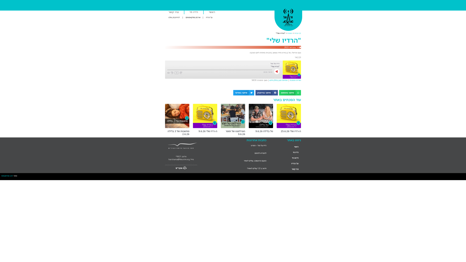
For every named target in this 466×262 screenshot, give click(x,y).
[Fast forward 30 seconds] (181, 73)
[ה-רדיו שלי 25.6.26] (289, 127)
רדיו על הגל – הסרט (258, 145)
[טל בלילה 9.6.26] (261, 127)
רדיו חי (194, 12)
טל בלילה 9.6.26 (264, 131)
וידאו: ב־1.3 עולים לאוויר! (256, 168)
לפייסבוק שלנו (174, 17)
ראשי (212, 12)
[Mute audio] (168, 73)
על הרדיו (209, 17)
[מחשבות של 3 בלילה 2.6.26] (177, 127)
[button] (290, 92)
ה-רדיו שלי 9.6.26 (208, 131)
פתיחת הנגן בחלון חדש (279, 80)
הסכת (290, 33)
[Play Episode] (276, 71)
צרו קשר (174, 12)
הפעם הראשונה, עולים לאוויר (255, 160)
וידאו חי (295, 158)
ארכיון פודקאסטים (193, 17)
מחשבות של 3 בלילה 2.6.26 (178, 133)
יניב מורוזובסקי (7, 175)
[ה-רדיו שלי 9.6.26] (205, 127)
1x (176, 73)
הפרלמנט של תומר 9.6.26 (235, 133)
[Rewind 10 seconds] (172, 73)
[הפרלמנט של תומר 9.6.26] (233, 127)
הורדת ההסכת (295, 80)
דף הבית (298, 33)
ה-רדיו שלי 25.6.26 (291, 131)
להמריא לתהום (260, 153)
